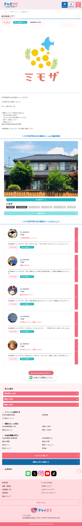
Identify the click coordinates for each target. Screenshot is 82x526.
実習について (6, 448)
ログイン (65, 6)
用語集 (44, 448)
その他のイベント (8, 418)
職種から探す (8, 405)
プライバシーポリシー (48, 493)
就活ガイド (6, 445)
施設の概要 (6, 441)
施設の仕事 (46, 441)
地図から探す (46, 426)
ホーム (5, 11)
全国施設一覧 (6, 489)
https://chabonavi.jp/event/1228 (11, 124)
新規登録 (71, 6)
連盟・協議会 (6, 486)
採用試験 (45, 415)
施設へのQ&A (46, 430)
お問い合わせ (41, 502)
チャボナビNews (46, 482)
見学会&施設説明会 (8, 415)
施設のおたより (14, 11)
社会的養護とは (47, 438)
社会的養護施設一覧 (9, 426)
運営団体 (5, 482)
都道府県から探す (10, 393)
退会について (6, 496)
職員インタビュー (48, 445)
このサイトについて (47, 489)
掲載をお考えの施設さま (41, 462)
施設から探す (8, 399)
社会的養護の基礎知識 (9, 438)
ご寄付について (46, 486)
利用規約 (5, 493)
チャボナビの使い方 (41, 455)
